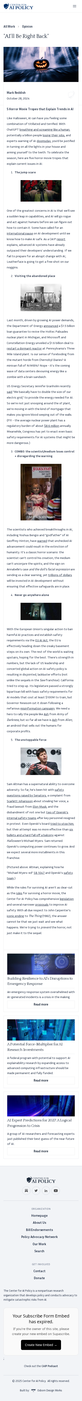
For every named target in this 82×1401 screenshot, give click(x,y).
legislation (67, 899)
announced (51, 326)
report (61, 239)
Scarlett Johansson (20, 801)
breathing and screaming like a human (44, 129)
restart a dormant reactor (24, 348)
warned (42, 541)
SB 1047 (39, 872)
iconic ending (15, 916)
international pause (20, 233)
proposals (42, 904)
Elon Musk (40, 806)
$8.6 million (51, 425)
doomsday (44, 141)
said (9, 392)
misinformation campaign (37, 708)
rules (19, 893)
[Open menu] (75, 6)
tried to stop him (61, 823)
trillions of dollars (60, 575)
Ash (46, 714)
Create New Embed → (41, 1345)
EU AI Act (41, 640)
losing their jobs (54, 135)
